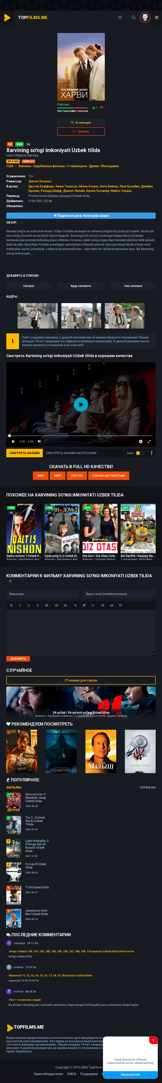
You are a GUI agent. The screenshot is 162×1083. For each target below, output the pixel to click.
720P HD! (77, 475)
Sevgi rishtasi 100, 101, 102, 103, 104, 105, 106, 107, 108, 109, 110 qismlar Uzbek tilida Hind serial (71, 951)
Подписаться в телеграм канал (82, 216)
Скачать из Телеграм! (108, 475)
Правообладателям (48, 1074)
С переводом (77, 166)
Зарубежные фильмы (49, 166)
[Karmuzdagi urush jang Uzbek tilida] (21, 751)
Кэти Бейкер (109, 186)
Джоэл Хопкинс (39, 181)
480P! (57, 475)
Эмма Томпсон (66, 186)
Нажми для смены (82, 680)
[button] (11, 605)
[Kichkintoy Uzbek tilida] (100, 751)
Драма (94, 166)
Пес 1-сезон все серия (25, 999)
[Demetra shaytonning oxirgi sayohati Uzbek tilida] (61, 751)
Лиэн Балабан (129, 186)
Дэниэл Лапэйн (74, 190)
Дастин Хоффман (41, 186)
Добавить (18, 658)
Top (32, 17)
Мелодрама (110, 166)
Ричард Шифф (51, 190)
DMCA (71, 1074)
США (9, 166)
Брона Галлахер (97, 190)
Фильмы (24, 166)
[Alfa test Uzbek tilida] (140, 751)
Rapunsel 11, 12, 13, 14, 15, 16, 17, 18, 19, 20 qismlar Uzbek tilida (50, 975)
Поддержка (89, 1074)
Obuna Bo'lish (130, 1074)
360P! (40, 475)
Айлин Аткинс (89, 186)
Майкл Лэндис (121, 190)
